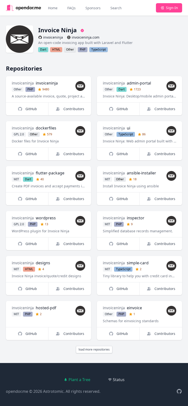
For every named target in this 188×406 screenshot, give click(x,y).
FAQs (71, 8)
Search (116, 8)
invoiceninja (23, 83)
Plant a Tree (79, 379)
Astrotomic (53, 391)
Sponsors (93, 8)
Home (53, 8)
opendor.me (17, 391)
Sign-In (172, 7)
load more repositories (94, 349)
